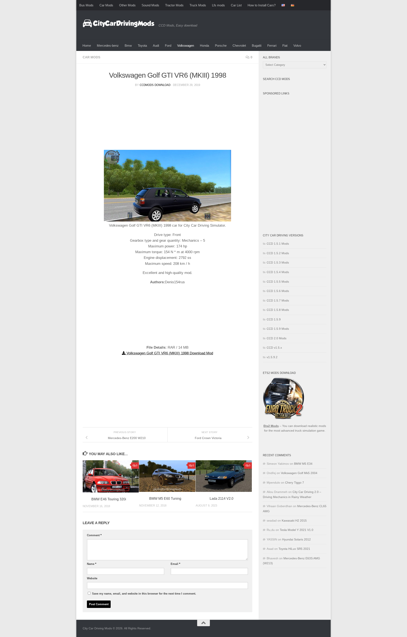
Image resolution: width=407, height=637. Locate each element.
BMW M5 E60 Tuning (165, 498)
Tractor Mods (174, 5)
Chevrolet (239, 45)
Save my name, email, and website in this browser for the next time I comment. (144, 593)
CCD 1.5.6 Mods (278, 291)
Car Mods (106, 5)
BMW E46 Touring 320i (108, 499)
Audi (156, 45)
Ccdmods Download (155, 85)
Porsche (221, 45)
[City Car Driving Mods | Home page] (118, 23)
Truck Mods (198, 5)
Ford (168, 45)
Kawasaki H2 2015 (294, 520)
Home (86, 45)
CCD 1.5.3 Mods (278, 262)
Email (175, 563)
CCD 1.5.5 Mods (278, 281)
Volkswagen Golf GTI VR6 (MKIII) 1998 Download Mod (169, 353)
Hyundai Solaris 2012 (296, 539)
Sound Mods (150, 5)
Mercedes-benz (108, 45)
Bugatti (256, 45)
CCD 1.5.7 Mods (278, 300)
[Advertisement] (167, 120)
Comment (94, 535)
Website (92, 578)
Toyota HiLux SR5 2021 (294, 548)
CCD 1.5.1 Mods (278, 243)
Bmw (128, 45)
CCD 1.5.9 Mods (278, 328)
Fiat (284, 45)
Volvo (297, 45)
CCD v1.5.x (274, 347)
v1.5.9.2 (272, 357)
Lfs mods (218, 5)
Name (91, 563)
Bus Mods (86, 5)
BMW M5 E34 (303, 463)
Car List (236, 5)
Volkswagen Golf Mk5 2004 (299, 473)
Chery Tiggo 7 (294, 482)
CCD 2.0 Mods (276, 338)
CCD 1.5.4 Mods (278, 272)
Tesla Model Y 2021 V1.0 (296, 530)
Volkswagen (185, 45)
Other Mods (127, 5)
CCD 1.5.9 (274, 319)
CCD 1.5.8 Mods (278, 309)
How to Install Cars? (262, 5)
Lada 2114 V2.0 (221, 498)
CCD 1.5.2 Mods (278, 253)
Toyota (142, 45)
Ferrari (271, 45)
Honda (204, 45)
